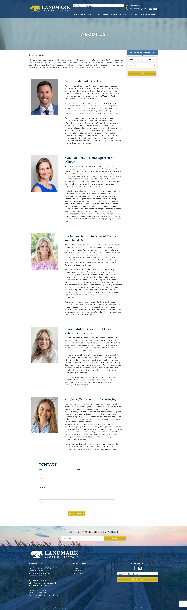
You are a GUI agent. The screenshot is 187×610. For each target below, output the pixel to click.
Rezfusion (142, 608)
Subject (42, 478)
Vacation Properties (84, 14)
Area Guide (115, 14)
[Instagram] (140, 568)
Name (41, 469)
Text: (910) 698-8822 (148, 9)
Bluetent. (155, 608)
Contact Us (34, 598)
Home (75, 568)
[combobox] (98, 5)
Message (42, 487)
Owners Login (137, 579)
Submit (142, 74)
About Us (127, 14)
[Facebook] (134, 568)
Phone (41, 502)
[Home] (50, 9)
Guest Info (102, 14)
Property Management (146, 14)
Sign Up (115, 538)
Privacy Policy (79, 573)
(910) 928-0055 (135, 8)
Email (79, 469)
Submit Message (76, 513)
